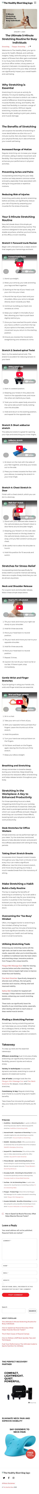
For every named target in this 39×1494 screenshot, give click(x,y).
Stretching (5, 46)
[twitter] (4, 1477)
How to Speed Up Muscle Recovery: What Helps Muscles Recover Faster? (20, 1215)
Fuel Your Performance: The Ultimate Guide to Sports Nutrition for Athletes (19, 1345)
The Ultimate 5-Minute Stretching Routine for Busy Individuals (19, 39)
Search (4, 1307)
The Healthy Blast (8, 1487)
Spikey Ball (6, 991)
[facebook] (9, 1477)
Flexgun (14, 46)
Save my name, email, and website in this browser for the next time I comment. (17, 1288)
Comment (7, 1240)
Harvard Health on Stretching (21, 1137)
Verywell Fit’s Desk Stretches (17, 1156)
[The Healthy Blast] (17, 2)
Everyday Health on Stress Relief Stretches (16, 1178)
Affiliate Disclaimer (8, 1483)
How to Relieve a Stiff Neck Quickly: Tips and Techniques (18, 1339)
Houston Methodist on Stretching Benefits (20, 1206)
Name (5, 1265)
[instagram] (14, 1477)
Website (6, 1280)
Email (5, 1273)
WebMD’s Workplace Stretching (13, 1147)
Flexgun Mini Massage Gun (12, 966)
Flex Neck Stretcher (9, 978)
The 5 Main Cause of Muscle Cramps (15, 1334)
